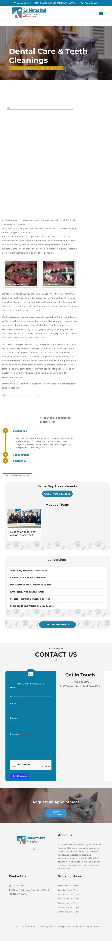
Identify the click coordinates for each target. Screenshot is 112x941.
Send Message (20, 776)
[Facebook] (28, 849)
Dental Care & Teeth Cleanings (27, 577)
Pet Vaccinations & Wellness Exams (30, 584)
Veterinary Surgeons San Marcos (29, 570)
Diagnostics (20, 430)
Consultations (21, 454)
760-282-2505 (92, 2)
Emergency (19, 460)
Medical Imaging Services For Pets (30, 599)
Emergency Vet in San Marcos (27, 591)
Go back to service (19, 475)
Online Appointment (56, 813)
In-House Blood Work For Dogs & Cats (32, 606)
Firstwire (94, 926)
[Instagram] (34, 849)
